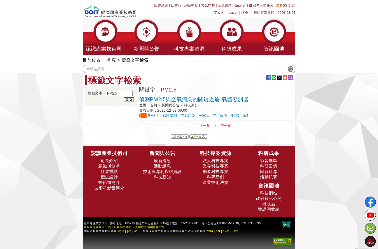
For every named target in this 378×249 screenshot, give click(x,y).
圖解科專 (268, 171)
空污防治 (219, 116)
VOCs (204, 116)
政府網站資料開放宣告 (149, 227)
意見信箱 (225, 5)
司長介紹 (109, 160)
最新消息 (162, 160)
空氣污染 (187, 116)
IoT (246, 116)
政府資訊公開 (269, 198)
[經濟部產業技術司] (110, 9)
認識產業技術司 (109, 153)
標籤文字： (97, 93)
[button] (104, 36)
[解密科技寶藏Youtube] (370, 215)
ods (235, 231)
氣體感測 (169, 116)
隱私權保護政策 (94, 227)
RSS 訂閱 (287, 5)
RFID (235, 116)
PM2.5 (153, 116)
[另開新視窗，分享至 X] (279, 77)
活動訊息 (162, 166)
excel (226, 231)
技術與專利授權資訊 (162, 171)
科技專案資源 (215, 153)
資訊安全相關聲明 (119, 227)
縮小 (244, 12)
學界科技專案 (216, 171)
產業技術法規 (216, 182)
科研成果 (268, 153)
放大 (234, 12)
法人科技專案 (216, 160)
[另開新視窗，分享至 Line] (274, 77)
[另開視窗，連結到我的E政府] (286, 225)
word (209, 231)
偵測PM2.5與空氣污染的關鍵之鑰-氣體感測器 (193, 99)
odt (136, 231)
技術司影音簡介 (109, 188)
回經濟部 (161, 5)
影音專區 (268, 160)
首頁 (111, 60)
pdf (129, 231)
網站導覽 (191, 5)
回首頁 (176, 5)
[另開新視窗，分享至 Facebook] (268, 77)
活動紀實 (268, 177)
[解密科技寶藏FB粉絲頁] (370, 202)
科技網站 (268, 193)
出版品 (268, 204)
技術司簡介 (109, 182)
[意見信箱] (370, 228)
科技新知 (162, 177)
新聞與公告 (162, 153)
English (240, 5)
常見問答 (208, 5)
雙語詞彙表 (268, 209)
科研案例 (268, 166)
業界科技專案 (216, 166)
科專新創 (215, 177)
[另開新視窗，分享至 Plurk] (285, 77)
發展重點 (109, 171)
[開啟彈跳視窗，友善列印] (290, 77)
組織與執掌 (109, 166)
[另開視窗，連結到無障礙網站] (282, 241)
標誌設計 (109, 177)
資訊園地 (268, 185)
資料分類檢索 (263, 5)
